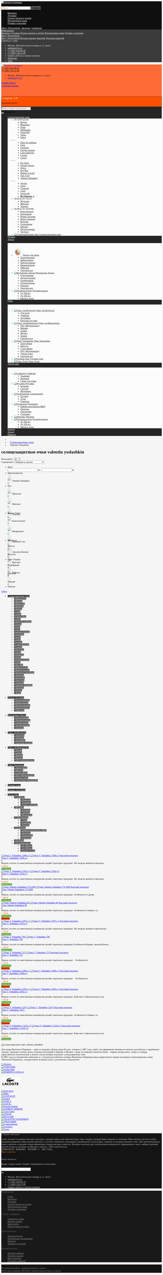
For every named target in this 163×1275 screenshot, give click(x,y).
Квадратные (26, 214)
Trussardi (24, 188)
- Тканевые (25, 802)
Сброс (4, 591)
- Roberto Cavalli (22, 670)
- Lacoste (18, 642)
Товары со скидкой (17, 1244)
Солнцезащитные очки (50, 234)
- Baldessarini (20, 599)
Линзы (11, 239)
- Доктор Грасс (21, 778)
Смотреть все (26, 270)
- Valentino (19, 688)
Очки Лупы (33, 361)
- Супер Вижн (21, 773)
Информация (7, 30)
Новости (12, 434)
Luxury (23, 158)
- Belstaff (18, 601)
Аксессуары (13, 364)
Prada (22, 127)
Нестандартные (27, 229)
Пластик (12, 554)
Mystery (24, 333)
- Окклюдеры (26, 835)
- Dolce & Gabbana (23, 621)
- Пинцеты (25, 833)
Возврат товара (15, 1221)
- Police (17, 657)
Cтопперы (25, 414)
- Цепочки (19, 840)
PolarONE (25, 132)
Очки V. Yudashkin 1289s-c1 (14, 973)
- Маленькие (26, 815)
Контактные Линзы (45, 273)
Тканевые (25, 376)
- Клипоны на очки (23, 743)
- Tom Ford (19, 680)
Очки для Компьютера (49, 323)
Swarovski (25, 193)
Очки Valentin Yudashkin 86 (14, 905)
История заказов (28, 38)
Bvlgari (23, 122)
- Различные (20, 828)
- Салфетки (19, 797)
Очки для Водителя (45, 310)
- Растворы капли (22, 843)
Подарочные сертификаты (20, 1238)
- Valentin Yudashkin (23, 685)
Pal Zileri (24, 163)
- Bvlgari (18, 609)
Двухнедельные (27, 278)
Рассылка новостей (55, 38)
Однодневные (27, 275)
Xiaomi (23, 336)
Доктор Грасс (26, 354)
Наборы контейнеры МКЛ (32, 406)
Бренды (11, 429)
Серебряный (13, 565)
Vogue (23, 135)
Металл (11, 546)
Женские (24, 204)
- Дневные (19, 738)
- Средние (25, 812)
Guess (23, 186)
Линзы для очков (31, 255)
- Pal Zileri (19, 649)
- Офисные (19, 710)
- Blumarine (19, 604)
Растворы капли (40, 291)
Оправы (11, 237)
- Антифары (19, 740)
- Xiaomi (18, 750)
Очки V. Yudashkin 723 (12, 955)
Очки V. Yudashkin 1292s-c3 (14, 874)
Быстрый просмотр (69, 855)
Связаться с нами (16, 1219)
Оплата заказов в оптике (19, 18)
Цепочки (30, 417)
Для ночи (24, 313)
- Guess (17, 639)
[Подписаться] (2, 1172)
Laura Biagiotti (27, 153)
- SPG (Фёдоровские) (24, 760)
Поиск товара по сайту (18, 1226)
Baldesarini (25, 130)
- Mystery (18, 758)
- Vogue (17, 693)
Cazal (22, 191)
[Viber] (8, 1157)
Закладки (41, 38)
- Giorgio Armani (22, 632)
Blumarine (25, 125)
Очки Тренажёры (42, 341)
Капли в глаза (27, 298)
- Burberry (19, 606)
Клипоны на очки (28, 320)
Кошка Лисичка (27, 216)
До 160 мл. (25, 296)
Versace (23, 183)
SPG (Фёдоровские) (29, 326)
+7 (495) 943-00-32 (17, 50)
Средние (24, 389)
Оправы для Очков (16, 790)
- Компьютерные (22, 708)
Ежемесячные (26, 280)
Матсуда (24, 346)
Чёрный (11, 582)
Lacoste (23, 155)
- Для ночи (19, 735)
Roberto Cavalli (27, 173)
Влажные (24, 378)
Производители (15, 1236)
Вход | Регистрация (10, 36)
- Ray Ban (18, 665)
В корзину (6, 869)
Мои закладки (14, 1258)
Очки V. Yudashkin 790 (12, 939)
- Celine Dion (20, 616)
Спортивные (26, 224)
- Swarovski (19, 677)
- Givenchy (19, 634)
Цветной (12, 573)
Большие (24, 386)
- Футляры (19, 807)
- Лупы (23, 820)
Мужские (24, 201)
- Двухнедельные (22, 720)
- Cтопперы (25, 838)
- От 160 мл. (26, 845)
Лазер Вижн (26, 343)
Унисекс (24, 206)
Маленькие (25, 391)
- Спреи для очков (29, 805)
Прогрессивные (27, 263)
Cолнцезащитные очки (19, 117)
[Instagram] (3, 1157)
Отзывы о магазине (17, 23)
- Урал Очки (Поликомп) (26, 780)
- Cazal (17, 611)
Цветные (24, 285)
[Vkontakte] (2, 1157)
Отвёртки (24, 401)
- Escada (18, 624)
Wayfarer (24, 232)
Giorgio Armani (27, 150)
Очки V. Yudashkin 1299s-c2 (14, 858)
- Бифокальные (21, 703)
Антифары (25, 318)
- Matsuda (18, 755)
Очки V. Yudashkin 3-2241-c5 (14, 1028)
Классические (26, 211)
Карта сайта (13, 1224)
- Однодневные (21, 718)
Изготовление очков (17, 21)
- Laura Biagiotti (21, 644)
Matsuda (24, 328)
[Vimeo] (4, 1157)
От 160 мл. (25, 293)
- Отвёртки (25, 823)
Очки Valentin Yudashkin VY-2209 (17, 889)
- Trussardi (19, 683)
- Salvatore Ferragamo (24, 672)
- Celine (17, 614)
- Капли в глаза (27, 851)
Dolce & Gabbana (28, 142)
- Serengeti (19, 675)
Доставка (12, 15)
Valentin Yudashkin (28, 178)
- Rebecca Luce (21, 667)
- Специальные (21, 817)
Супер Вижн (26, 348)
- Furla (17, 629)
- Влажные (25, 800)
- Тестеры (24, 825)
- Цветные (19, 728)
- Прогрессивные (22, 705)
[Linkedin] (5, 1157)
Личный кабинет (16, 1253)
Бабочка (24, 227)
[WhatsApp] (7, 1157)
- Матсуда (18, 770)
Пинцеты (24, 409)
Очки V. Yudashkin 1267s (13, 1010)
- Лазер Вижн (20, 768)
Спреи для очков (28, 381)
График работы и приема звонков (24, 1187)
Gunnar (23, 331)
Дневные (24, 315)
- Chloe (17, 619)
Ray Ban (24, 170)
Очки (10, 301)
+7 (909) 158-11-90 (16, 53)
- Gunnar (18, 753)
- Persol (17, 652)
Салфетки (31, 373)
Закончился (6, 884)
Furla (22, 145)
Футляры (30, 383)
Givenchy (24, 148)
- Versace (18, 690)
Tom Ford (24, 176)
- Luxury (18, 647)
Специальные (36, 394)
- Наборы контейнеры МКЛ (33, 830)
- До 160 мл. (26, 848)
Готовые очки (36, 359)
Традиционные (27, 257)
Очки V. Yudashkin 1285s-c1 (14, 992)
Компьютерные (27, 265)
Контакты (12, 13)
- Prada (17, 662)
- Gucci (17, 637)
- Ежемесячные (21, 723)
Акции (11, 432)
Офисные (24, 268)
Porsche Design (27, 165)
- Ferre (17, 627)
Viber (10, 61)
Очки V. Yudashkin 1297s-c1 (14, 923)
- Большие (25, 810)
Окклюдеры (25, 411)
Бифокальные (26, 260)
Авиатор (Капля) (20, 552)
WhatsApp (12, 58)
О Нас (10, 1196)
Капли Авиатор (27, 219)
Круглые (24, 222)
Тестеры (24, 396)
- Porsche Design (21, 660)
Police (23, 137)
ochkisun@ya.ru (15, 48)
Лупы (23, 399)
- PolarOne (19, 655)
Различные (33, 404)
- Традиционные (22, 700)
